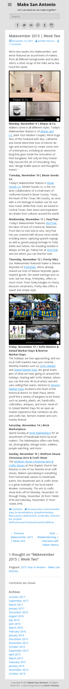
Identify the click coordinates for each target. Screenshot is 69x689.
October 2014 (17, 673)
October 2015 (17, 646)
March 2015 (16, 658)
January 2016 (16, 635)
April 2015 (15, 654)
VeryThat (51, 223)
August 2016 (16, 616)
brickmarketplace (24, 512)
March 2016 (16, 627)
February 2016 (17, 631)
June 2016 (15, 624)
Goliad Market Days (26, 370)
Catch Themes (51, 685)
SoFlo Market (48, 366)
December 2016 (18, 612)
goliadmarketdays (43, 512)
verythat (17, 519)
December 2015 (18, 639)
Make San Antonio (36, 4)
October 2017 (17, 597)
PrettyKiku (30, 267)
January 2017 (16, 608)
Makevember (30, 515)
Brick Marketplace (40, 433)
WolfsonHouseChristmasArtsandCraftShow (31, 522)
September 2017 (19, 601)
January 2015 (16, 666)
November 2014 (18, 669)
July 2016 (14, 620)
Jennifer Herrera (46, 41)
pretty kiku (43, 515)
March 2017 (16, 604)
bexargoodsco (35, 509)
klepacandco (15, 515)
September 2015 (19, 650)
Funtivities (17, 509)
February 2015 (17, 662)
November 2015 (18, 643)
